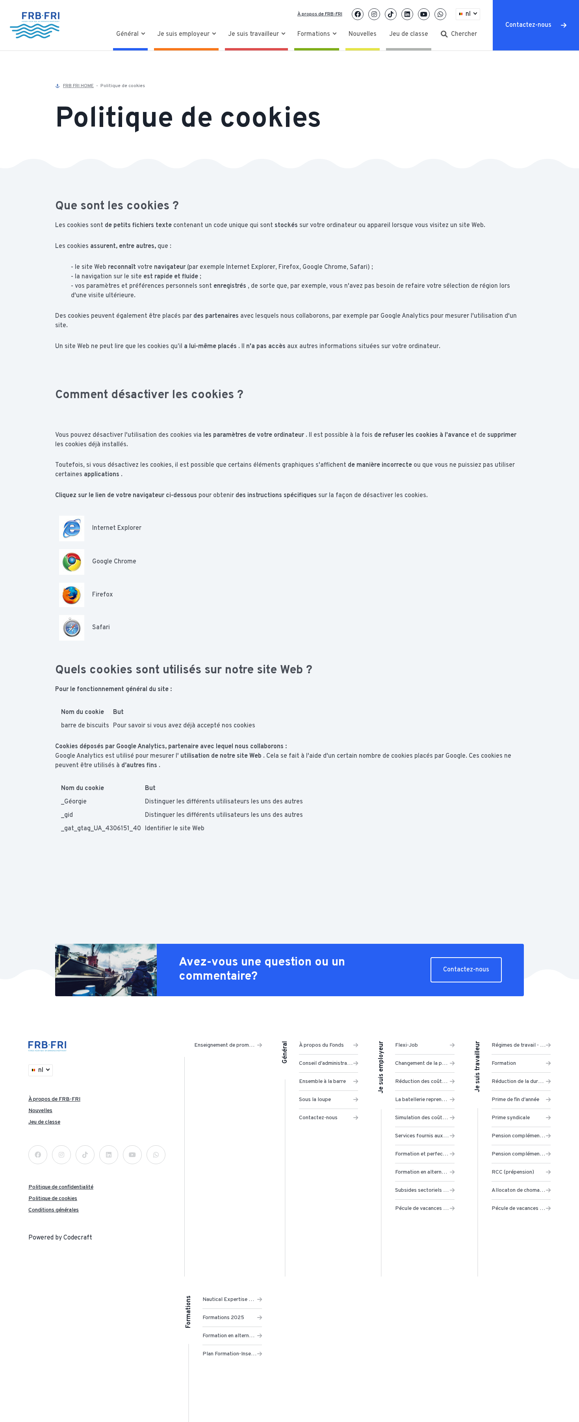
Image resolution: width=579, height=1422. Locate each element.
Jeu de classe (44, 1122)
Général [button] (128, 34)
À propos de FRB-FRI (319, 14)
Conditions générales (53, 1210)
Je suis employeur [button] (184, 34)
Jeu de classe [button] (408, 34)
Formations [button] (314, 34)
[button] (459, 34)
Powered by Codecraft (60, 1238)
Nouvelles (40, 1110)
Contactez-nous (528, 25)
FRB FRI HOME (78, 86)
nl (468, 14)
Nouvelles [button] (363, 34)
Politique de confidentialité (60, 1187)
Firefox (102, 595)
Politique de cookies (52, 1198)
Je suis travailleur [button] (254, 34)
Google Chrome (114, 562)
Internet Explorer (116, 528)
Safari (101, 628)
